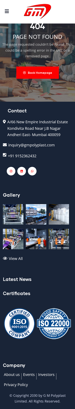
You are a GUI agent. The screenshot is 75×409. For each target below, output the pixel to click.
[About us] (12, 376)
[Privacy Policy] (16, 386)
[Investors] (46, 376)
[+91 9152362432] (37, 158)
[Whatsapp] (32, 171)
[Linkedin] (21, 171)
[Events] (29, 376)
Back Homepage (40, 72)
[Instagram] (11, 171)
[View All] (37, 260)
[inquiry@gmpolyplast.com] (37, 147)
